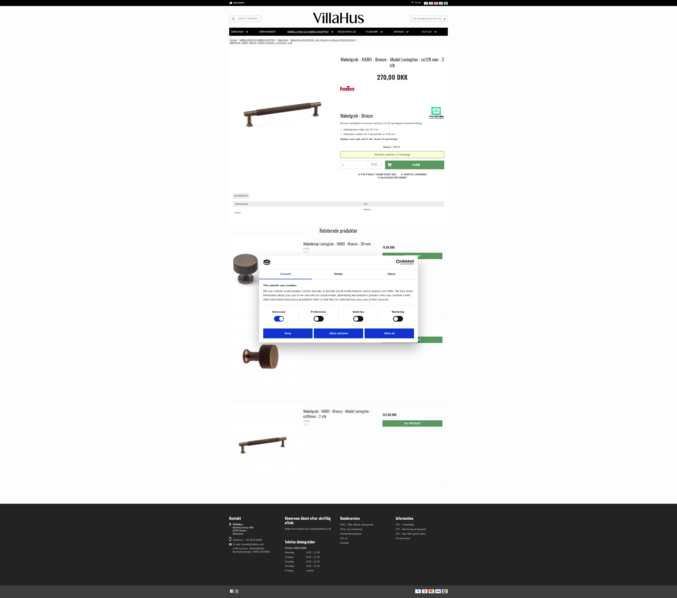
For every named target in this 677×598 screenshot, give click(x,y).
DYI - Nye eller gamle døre (411, 533)
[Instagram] (237, 591)
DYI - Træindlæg (405, 524)
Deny (288, 333)
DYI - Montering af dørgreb (411, 529)
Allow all (389, 333)
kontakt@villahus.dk (252, 544)
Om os (344, 538)
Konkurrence (403, 538)
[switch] (319, 319)
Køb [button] (416, 165)
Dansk (417, 3)
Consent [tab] (285, 273)
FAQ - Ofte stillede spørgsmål (356, 524)
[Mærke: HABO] (349, 95)
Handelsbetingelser (351, 533)
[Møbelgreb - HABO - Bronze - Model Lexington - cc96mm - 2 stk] (264, 441)
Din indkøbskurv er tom (427, 19)
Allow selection (338, 333)
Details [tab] (338, 273)
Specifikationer (241, 196)
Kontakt (344, 542)
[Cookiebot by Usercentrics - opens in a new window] (398, 262)
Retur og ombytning (351, 529)
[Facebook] (231, 591)
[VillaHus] (338, 18)
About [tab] (391, 273)
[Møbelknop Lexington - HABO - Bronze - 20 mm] (264, 357)
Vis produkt (412, 423)
